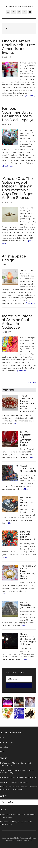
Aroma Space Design (14, 258)
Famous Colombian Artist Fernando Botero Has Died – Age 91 (17, 114)
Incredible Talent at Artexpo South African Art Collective (17, 322)
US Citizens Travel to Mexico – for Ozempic (26, 501)
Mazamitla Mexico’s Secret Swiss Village (14, 782)
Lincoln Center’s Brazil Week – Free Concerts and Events (18, 47)
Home (2, 738)
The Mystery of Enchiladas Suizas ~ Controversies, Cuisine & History (28, 572)
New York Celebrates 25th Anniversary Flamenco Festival (26, 438)
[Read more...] (30, 96)
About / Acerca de (6, 742)
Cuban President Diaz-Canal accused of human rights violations (28, 639)
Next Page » (32, 382)
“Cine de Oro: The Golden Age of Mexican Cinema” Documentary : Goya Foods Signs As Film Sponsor (17, 188)
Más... (16, 424)
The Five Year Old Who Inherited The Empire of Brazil (18, 777)
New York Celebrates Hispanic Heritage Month (28, 536)
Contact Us (4, 747)
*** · (15, 840)
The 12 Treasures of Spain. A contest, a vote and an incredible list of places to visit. (28, 403)
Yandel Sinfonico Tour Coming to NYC (28, 468)
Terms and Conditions (24, 840)
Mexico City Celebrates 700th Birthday (27, 605)
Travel (2, 752)
